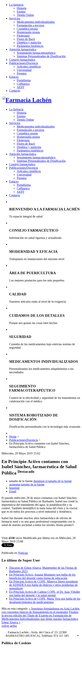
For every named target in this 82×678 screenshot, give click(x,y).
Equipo (21, 11)
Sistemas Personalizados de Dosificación (41, 56)
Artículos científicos (29, 66)
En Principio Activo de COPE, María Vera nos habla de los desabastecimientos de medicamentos (44, 600)
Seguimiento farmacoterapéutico (36, 52)
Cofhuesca (23, 83)
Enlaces (13, 76)
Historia (21, 8)
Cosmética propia (27, 28)
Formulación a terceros (30, 25)
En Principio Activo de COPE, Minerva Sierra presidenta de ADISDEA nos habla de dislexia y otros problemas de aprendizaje (43, 585)
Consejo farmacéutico (22, 59)
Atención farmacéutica (22, 49)
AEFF (20, 87)
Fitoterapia (23, 35)
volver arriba (9, 625)
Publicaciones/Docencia (23, 63)
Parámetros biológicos (30, 46)
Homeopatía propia (28, 32)
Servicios (14, 18)
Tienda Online (25, 15)
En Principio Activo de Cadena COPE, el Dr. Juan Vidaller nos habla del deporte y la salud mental (44, 593)
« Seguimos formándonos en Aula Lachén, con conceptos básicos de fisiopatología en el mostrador (41, 610)
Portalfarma (24, 80)
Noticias (23, 552)
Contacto (14, 90)
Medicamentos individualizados (36, 21)
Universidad (24, 70)
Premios (22, 73)
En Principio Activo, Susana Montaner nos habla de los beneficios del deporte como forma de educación (42, 576)
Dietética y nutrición (29, 42)
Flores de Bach (26, 39)
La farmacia (16, 4)
